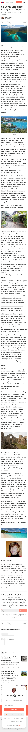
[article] (14, 662)
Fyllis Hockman (8, 17)
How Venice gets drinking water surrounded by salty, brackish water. (9, 658)
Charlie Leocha (11, 665)
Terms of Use (21, 614)
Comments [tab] (4, 634)
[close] (23, 688)
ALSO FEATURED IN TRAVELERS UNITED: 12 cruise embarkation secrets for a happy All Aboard (12, 308)
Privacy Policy (19, 721)
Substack (6, 729)
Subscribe (19, 2)
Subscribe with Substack (15, 715)
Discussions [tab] (12, 652)
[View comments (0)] (6, 22)
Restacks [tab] (11, 634)
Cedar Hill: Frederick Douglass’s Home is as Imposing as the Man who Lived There (9, 673)
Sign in (25, 2)
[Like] (2, 22)
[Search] (25, 652)
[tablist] (7, 634)
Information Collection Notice (16, 615)
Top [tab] (3, 652)
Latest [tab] (6, 652)
